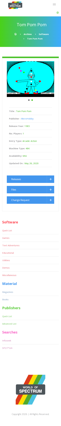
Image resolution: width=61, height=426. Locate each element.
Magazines (7, 291)
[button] (58, 12)
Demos (6, 267)
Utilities (6, 260)
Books (5, 299)
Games (5, 237)
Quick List (7, 230)
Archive (28, 34)
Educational (8, 252)
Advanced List (9, 323)
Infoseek (6, 340)
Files (13, 189)
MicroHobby (27, 118)
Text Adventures (11, 245)
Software (44, 34)
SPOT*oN (7, 347)
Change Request (20, 200)
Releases (16, 179)
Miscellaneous (9, 275)
